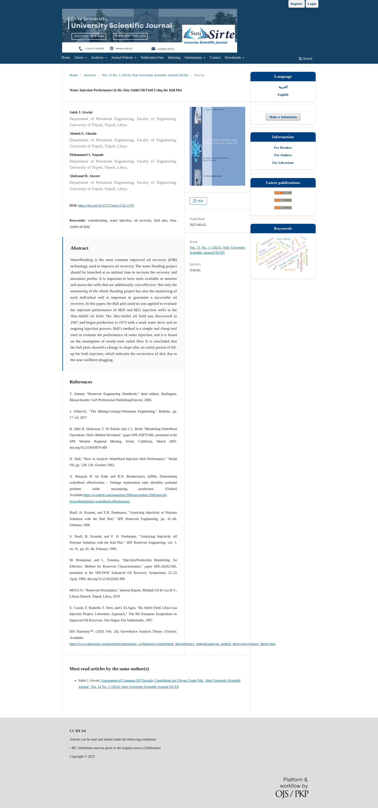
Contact (215, 57)
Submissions (194, 57)
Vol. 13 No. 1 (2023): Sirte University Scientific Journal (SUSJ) (145, 75)
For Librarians (283, 162)
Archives (97, 57)
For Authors (283, 155)
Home (65, 57)
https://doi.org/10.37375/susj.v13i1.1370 (106, 205)
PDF (200, 201)
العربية (283, 87)
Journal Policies (122, 57)
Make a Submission (283, 117)
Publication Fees (152, 57)
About (79, 57)
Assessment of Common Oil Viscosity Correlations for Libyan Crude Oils (152, 680)
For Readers (283, 147)
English (283, 94)
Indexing (174, 57)
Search (307, 58)
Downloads (233, 57)
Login (312, 3)
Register (296, 3)
